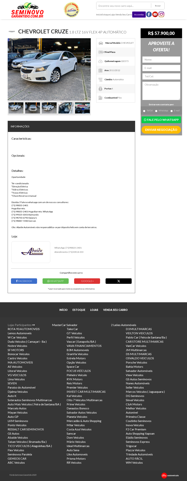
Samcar (71, 433)
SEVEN (12, 383)
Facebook (25, 281)
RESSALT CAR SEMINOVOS (26, 429)
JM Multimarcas (136, 350)
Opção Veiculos (76, 362)
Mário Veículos (76, 441)
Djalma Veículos (18, 391)
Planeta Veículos (77, 416)
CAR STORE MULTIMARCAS (144, 341)
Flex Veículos (16, 450)
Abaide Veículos (18, 437)
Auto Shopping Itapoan (140, 433)
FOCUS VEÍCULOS (79, 370)
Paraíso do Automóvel (21, 387)
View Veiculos (134, 375)
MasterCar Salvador (64, 325)
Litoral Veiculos (17, 370)
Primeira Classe (135, 416)
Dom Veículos (75, 437)
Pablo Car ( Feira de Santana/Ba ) (146, 337)
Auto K (12, 395)
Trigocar (131, 446)
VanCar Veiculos (136, 345)
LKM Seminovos (18, 421)
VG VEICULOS (17, 375)
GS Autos (13, 433)
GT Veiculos (74, 333)
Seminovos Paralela (20, 454)
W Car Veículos (17, 337)
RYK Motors (75, 379)
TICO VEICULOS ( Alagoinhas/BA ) (30, 446)
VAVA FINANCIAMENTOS (84, 345)
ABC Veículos (16, 462)
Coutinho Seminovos (138, 421)
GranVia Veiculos (77, 354)
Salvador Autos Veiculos (82, 412)
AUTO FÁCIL (134, 458)
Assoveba (139, 14)
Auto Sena (73, 450)
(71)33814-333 (75, 252)
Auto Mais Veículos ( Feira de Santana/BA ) (34, 404)
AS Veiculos (15, 366)
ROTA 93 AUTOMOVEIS (24, 329)
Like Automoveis (77, 454)
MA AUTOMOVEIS (20, 362)
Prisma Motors (76, 458)
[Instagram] (161, 14)
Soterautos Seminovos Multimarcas (30, 400)
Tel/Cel (150, 110)
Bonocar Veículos (19, 354)
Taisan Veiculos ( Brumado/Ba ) (27, 441)
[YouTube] (155, 14)
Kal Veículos (74, 395)
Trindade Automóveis (139, 454)
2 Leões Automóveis (123, 325)
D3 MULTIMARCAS (139, 329)
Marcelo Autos (17, 408)
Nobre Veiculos (17, 345)
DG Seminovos (135, 395)
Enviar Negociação (161, 129)
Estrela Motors (76, 358)
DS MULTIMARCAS (139, 354)
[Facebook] (149, 14)
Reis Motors (74, 383)
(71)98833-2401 (73, 247)
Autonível (132, 412)
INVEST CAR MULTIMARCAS (86, 391)
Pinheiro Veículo (77, 375)
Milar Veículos (76, 425)
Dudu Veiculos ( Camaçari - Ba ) (27, 341)
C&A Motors (134, 404)
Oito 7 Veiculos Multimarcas (84, 400)
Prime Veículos (76, 404)
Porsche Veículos (136, 362)
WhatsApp (163, 110)
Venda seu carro (124, 14)
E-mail (177, 110)
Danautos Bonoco (78, 408)
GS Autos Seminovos (139, 379)
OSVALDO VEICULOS (140, 358)
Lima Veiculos (16, 379)
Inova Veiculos (135, 425)
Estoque (106, 14)
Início (99, 14)
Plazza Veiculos (135, 450)
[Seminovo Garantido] (27, 10)
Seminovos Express (138, 441)
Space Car (73, 366)
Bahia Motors (134, 366)
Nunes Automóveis (138, 383)
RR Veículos (74, 462)
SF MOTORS (16, 350)
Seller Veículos (135, 387)
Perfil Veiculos (76, 337)
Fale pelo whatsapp (162, 119)
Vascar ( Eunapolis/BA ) (81, 341)
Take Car (72, 329)
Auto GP (13, 416)
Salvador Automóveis (139, 370)
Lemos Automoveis (20, 333)
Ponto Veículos (17, 425)
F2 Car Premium (136, 429)
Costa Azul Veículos (79, 429)
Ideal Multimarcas (78, 446)
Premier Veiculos (77, 387)
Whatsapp (57, 281)
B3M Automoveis (78, 350)
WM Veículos (134, 462)
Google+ (87, 281)
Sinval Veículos (135, 400)
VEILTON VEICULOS (139, 333)
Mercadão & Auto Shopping (84, 421)
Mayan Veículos (18, 412)
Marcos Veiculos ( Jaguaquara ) (145, 391)
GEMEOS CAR (17, 458)
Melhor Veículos (136, 408)
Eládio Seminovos (137, 437)
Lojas (112, 14)
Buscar (158, 6)
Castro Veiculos (17, 358)
